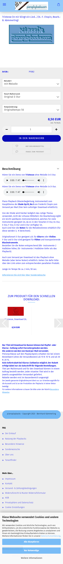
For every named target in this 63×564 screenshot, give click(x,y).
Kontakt (8, 483)
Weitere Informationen (31, 558)
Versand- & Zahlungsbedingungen (21, 488)
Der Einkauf (10, 433)
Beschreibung (11, 169)
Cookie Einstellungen (15, 507)
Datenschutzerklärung (50, 536)
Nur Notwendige (31, 550)
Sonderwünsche (12, 449)
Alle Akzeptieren (31, 542)
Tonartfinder (10, 460)
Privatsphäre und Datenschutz (19, 502)
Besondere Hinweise (14, 444)
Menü (4, 4)
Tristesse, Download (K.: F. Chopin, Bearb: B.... (16, 319)
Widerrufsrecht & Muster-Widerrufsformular (25, 493)
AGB (7, 497)
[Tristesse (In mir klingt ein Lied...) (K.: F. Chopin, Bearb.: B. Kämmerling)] (31, 34)
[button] (6, 129)
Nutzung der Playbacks (15, 438)
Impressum (10, 479)
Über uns (9, 454)
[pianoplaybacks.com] (31, 6)
